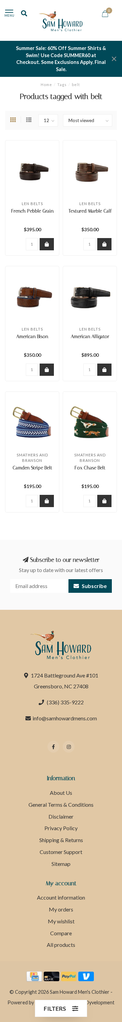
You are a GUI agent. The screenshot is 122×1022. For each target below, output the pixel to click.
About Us (61, 792)
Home (46, 84)
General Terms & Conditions (61, 804)
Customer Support (61, 852)
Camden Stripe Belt (32, 468)
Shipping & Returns (61, 840)
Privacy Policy (61, 828)
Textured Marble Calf (89, 211)
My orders (61, 909)
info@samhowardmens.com (65, 718)
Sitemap (61, 863)
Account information (61, 897)
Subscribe (94, 586)
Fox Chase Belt (90, 468)
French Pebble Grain (32, 211)
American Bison (32, 336)
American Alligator (90, 336)
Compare (61, 933)
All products (61, 944)
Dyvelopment (100, 1002)
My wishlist (61, 921)
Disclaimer (61, 816)
